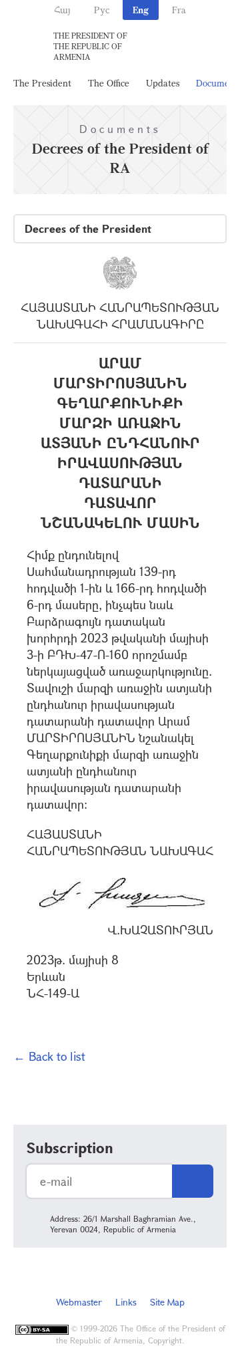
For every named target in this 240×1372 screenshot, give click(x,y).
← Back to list (49, 1056)
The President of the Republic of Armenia (90, 46)
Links (126, 1302)
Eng (141, 9)
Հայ (62, 9)
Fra (179, 9)
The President (42, 82)
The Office (108, 82)
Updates (162, 82)
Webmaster (79, 1302)
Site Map (167, 1302)
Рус (101, 9)
